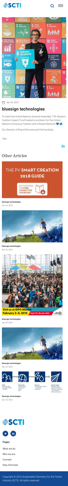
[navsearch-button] (52, 5)
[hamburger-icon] (61, 5)
